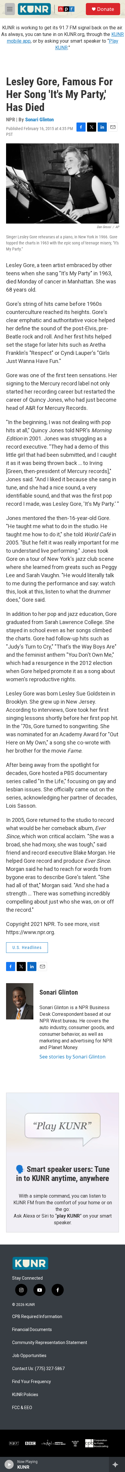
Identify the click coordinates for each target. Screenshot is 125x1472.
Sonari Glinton (39, 119)
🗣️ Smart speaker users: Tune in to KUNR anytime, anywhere (62, 1174)
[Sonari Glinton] (19, 1001)
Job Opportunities (29, 1355)
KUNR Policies (25, 1394)
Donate (105, 9)
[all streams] (117, 1464)
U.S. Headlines (27, 947)
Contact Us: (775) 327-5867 (38, 1368)
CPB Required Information (37, 1316)
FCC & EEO (22, 1407)
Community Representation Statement (49, 1342)
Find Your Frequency (31, 1381)
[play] (9, 1464)
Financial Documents (32, 1329)
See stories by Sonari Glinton (72, 1056)
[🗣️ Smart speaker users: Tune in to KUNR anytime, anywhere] (62, 1124)
